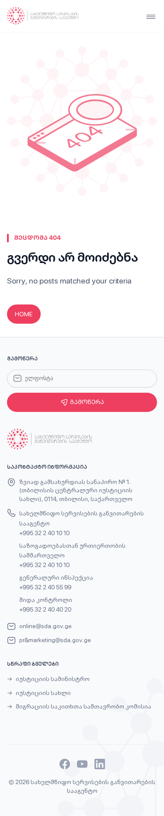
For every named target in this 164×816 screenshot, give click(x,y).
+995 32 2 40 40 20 (45, 609)
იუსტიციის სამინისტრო (53, 678)
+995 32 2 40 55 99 (45, 587)
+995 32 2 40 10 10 (44, 532)
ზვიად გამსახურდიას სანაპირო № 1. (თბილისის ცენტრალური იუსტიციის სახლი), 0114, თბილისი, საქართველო (76, 490)
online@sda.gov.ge (45, 625)
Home (24, 314)
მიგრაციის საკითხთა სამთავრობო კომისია (83, 706)
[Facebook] (64, 764)
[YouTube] (82, 764)
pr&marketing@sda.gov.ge (55, 639)
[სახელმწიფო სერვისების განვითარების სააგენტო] (43, 16)
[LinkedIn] (99, 764)
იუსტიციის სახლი (43, 692)
